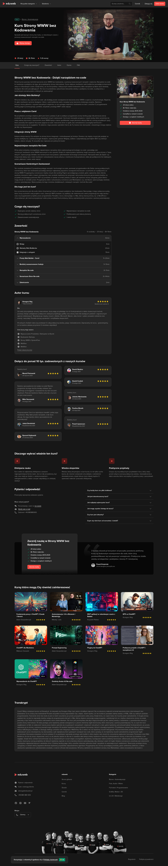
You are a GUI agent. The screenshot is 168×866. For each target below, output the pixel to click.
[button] (36, 4)
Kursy (64, 784)
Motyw (17, 811)
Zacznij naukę (34, 567)
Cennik (137, 4)
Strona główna (67, 779)
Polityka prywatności (146, 859)
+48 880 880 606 (24, 795)
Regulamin (132, 859)
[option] (23, 820)
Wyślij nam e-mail (24, 509)
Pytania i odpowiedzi (25, 783)
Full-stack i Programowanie (118, 788)
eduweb (65, 774)
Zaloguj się (148, 4)
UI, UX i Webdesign (116, 796)
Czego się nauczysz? (31, 65)
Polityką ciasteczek (50, 860)
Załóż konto (160, 4)
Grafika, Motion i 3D (116, 792)
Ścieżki (64, 788)
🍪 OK (62, 860)
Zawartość (48, 65)
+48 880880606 (31, 512)
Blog (63, 796)
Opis (17, 65)
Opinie (69, 65)
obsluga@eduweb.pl (25, 791)
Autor (59, 65)
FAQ (78, 65)
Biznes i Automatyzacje (30, 19)
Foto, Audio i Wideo (116, 784)
